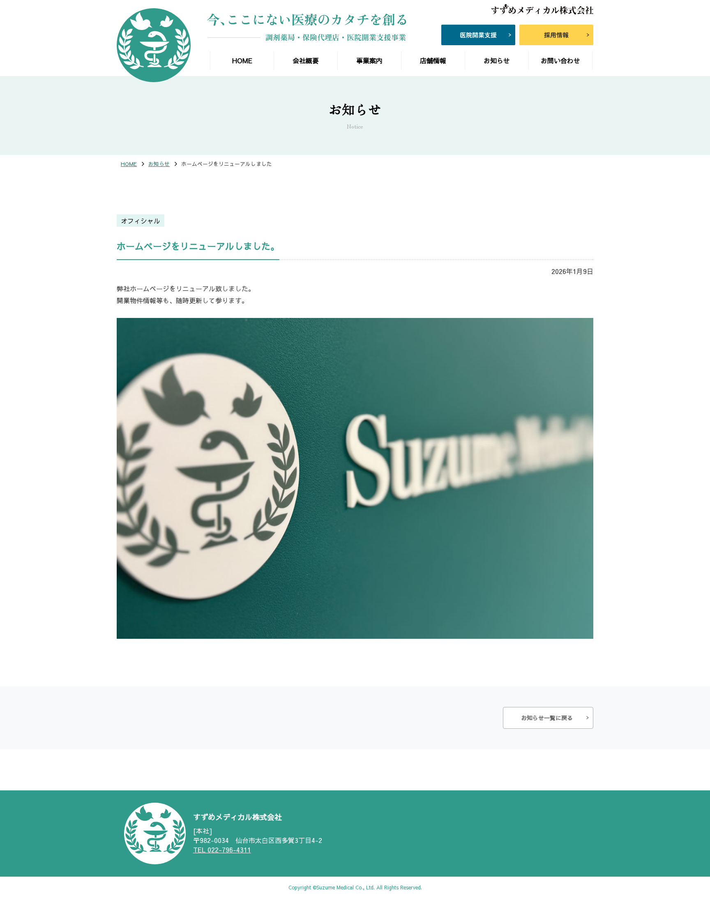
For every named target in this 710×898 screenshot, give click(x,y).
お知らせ (159, 164)
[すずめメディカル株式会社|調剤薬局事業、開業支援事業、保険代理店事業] (154, 45)
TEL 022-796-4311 (222, 849)
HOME (129, 164)
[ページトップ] (673, 849)
